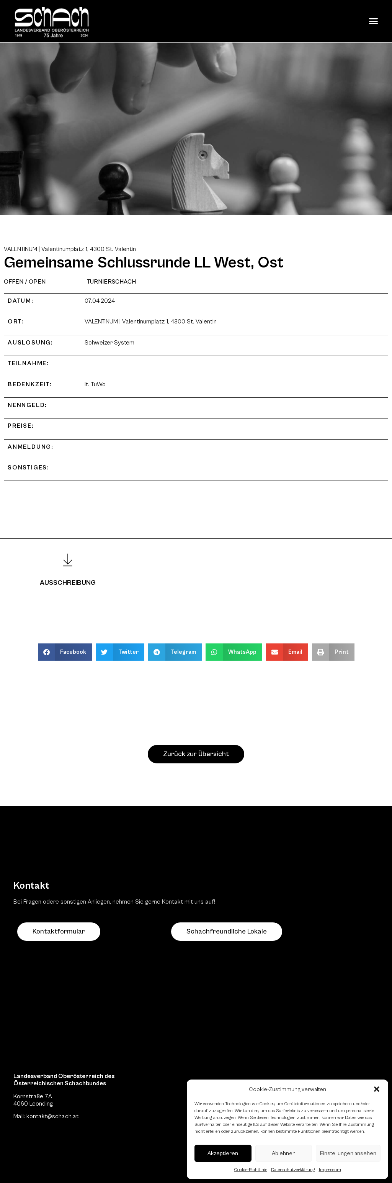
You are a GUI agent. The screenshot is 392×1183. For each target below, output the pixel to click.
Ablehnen (284, 1153)
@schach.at (62, 1116)
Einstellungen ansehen (348, 1153)
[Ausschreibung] (67, 559)
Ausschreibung (68, 583)
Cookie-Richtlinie (250, 1169)
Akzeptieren (222, 1153)
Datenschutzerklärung (293, 1169)
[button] (377, 1089)
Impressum (330, 1169)
